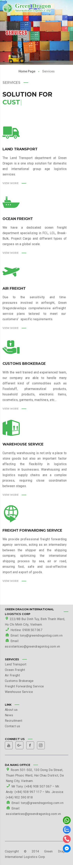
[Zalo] (67, 831)
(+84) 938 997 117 (28, 792)
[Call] (67, 840)
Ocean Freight (15, 670)
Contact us (12, 726)
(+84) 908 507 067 (38, 786)
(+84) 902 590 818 (19, 797)
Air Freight (12, 675)
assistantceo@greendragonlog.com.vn (33, 814)
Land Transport (15, 664)
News (9, 715)
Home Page (26, 71)
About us (11, 710)
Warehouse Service (19, 692)
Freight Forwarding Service (24, 686)
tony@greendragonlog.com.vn (42, 803)
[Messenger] (67, 849)
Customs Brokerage (19, 681)
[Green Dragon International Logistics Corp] (27, 8)
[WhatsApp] (67, 821)
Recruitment (13, 721)
